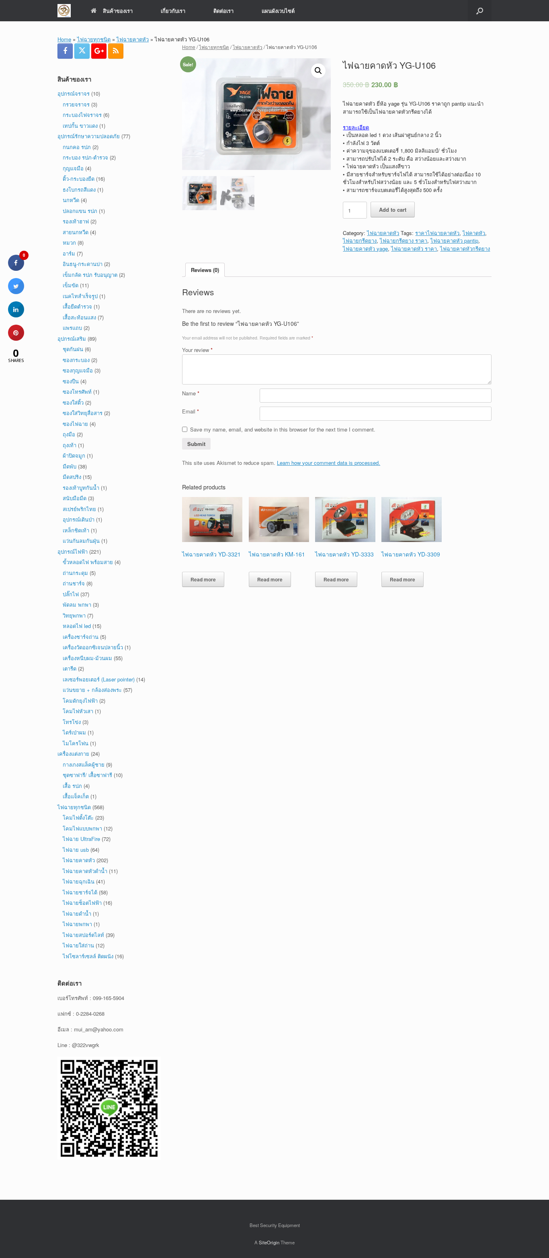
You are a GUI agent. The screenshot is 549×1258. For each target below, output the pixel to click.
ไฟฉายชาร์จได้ (80, 892)
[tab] (205, 270)
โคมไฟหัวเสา (78, 711)
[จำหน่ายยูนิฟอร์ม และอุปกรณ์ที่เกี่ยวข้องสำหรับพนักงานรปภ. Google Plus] (99, 51)
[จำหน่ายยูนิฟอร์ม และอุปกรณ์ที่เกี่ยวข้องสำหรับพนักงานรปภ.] (64, 10)
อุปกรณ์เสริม (71, 338)
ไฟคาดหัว (474, 233)
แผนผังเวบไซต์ (278, 10)
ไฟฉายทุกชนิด (94, 39)
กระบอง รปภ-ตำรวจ (85, 157)
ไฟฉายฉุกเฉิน (78, 881)
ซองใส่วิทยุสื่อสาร (82, 413)
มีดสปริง (72, 477)
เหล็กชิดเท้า (76, 530)
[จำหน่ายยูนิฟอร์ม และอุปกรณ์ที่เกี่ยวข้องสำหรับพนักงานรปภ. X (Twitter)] (82, 51)
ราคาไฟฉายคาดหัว (437, 233)
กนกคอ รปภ (77, 147)
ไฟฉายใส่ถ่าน (78, 945)
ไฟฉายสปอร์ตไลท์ (83, 935)
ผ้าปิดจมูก (74, 455)
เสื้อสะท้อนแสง (79, 317)
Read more (203, 579)
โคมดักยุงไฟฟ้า (80, 700)
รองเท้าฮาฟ (76, 221)
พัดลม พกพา (77, 604)
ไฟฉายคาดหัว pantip (454, 240)
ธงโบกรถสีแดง (79, 189)
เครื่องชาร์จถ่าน (80, 636)
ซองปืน (71, 381)
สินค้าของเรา (118, 10)
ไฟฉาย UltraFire (81, 839)
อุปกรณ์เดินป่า (78, 519)
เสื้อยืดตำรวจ (77, 306)
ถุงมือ (69, 434)
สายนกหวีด (75, 232)
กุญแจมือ (73, 168)
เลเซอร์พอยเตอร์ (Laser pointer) (99, 679)
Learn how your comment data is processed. (328, 462)
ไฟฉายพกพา (77, 924)
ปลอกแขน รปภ (80, 211)
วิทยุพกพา (74, 615)
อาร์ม (69, 253)
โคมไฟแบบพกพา (82, 828)
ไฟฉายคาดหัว (133, 39)
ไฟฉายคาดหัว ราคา (414, 248)
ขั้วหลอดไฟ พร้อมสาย (88, 562)
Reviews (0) (205, 270)
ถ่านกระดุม (75, 573)
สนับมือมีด (74, 498)
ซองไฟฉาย (75, 424)
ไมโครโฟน (75, 743)
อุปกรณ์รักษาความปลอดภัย (88, 136)
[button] (480, 10)
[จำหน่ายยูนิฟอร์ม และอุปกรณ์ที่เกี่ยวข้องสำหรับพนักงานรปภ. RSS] (115, 51)
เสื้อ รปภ (72, 786)
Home (64, 39)
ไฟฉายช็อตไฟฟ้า (82, 902)
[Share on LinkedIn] (16, 315)
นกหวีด (71, 200)
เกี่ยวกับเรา (173, 10)
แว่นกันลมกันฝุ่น (81, 540)
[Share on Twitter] (16, 292)
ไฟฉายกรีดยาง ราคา (403, 240)
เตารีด (69, 668)
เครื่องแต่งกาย (73, 753)
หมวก (69, 242)
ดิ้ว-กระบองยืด (78, 178)
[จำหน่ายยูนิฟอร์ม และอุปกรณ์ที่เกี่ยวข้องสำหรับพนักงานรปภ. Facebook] (65, 51)
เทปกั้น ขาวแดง (80, 125)
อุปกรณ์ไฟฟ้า (72, 551)
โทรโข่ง (72, 722)
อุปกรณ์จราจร (73, 93)
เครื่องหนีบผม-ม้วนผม (87, 658)
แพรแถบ (72, 327)
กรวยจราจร (76, 104)
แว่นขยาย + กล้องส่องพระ (92, 689)
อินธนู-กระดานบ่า (82, 264)
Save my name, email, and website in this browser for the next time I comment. (282, 429)
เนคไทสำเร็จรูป (80, 296)
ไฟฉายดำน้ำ (77, 913)
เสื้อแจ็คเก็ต (76, 796)
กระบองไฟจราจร (82, 115)
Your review (197, 350)
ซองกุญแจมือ (78, 370)
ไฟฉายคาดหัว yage (365, 248)
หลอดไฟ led (77, 626)
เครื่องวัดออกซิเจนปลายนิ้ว (93, 647)
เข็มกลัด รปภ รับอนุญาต (90, 274)
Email (190, 411)
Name (190, 393)
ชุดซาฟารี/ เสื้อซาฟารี (87, 775)
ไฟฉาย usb (76, 849)
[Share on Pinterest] (16, 338)
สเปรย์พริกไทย (79, 509)
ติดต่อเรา (223, 10)
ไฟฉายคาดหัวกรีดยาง (465, 248)
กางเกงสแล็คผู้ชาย (83, 764)
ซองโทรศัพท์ (77, 391)
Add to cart (392, 209)
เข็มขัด (70, 285)
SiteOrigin (269, 1242)
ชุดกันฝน (73, 349)
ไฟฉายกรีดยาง (360, 240)
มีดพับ (69, 466)
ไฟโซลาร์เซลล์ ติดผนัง (88, 956)
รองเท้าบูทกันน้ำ (81, 487)
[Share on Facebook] (16, 268)
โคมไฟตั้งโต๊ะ (78, 817)
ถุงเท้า (69, 445)
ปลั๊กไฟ (71, 594)
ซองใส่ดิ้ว (73, 402)
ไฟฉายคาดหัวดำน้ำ (85, 871)
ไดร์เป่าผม (74, 732)
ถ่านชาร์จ (74, 583)
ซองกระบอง (76, 360)
